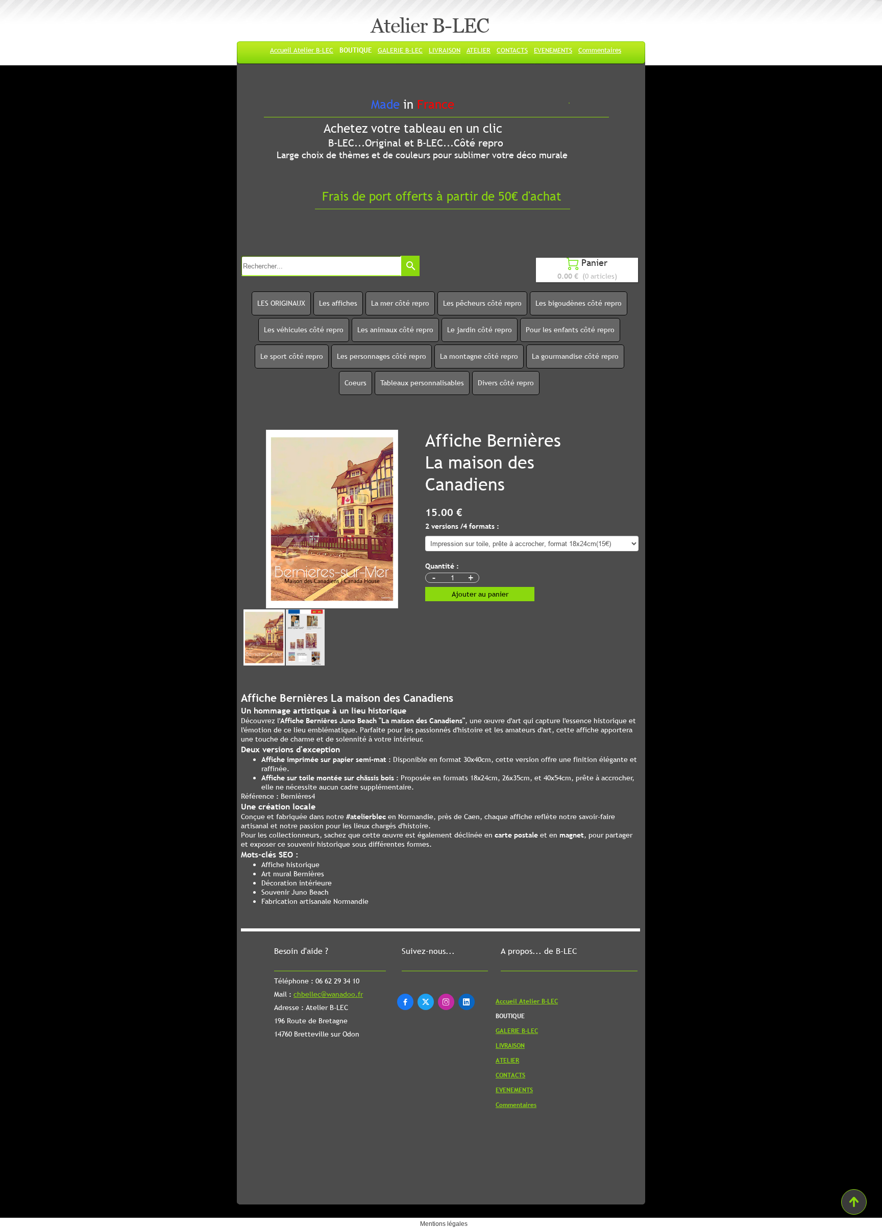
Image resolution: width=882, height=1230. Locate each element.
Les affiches (338, 303)
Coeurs (355, 382)
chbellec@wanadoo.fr (328, 994)
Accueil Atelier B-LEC (301, 50)
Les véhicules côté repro (304, 329)
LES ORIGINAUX (281, 303)
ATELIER (479, 50)
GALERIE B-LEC (400, 50)
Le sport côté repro (291, 356)
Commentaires (599, 50)
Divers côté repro (506, 382)
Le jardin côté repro (479, 329)
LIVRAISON (444, 50)
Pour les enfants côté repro (570, 329)
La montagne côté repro (479, 356)
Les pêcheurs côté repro (482, 303)
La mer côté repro (400, 303)
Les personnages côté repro (381, 356)
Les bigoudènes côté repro (578, 303)
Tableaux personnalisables (422, 382)
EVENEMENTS (553, 50)
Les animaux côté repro (395, 329)
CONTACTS (512, 50)
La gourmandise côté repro (575, 356)
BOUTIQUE (355, 50)
